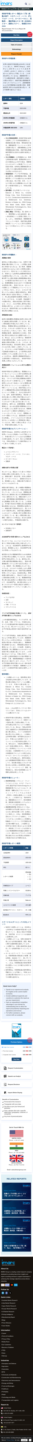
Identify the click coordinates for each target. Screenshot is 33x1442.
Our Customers (6, 1344)
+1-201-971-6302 (8, 1413)
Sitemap (4, 1356)
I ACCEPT (24, 1440)
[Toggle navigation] (29, 4)
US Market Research (8, 1311)
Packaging (5, 1391)
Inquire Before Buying (15, 1092)
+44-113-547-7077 (8, 1422)
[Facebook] (6, 1293)
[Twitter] (10, 1293)
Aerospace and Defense (9, 1363)
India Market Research (8, 1303)
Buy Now (23, 34)
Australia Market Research (10, 1300)
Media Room (6, 1341)
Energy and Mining (7, 1383)
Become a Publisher (8, 1347)
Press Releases (6, 1323)
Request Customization (15, 1068)
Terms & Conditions (7, 1336)
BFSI (3, 1372)
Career (4, 1333)
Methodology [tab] (16, 49)
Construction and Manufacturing (11, 1377)
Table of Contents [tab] (16, 45)
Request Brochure (14, 1084)
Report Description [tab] (16, 40)
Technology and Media (8, 1397)
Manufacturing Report (8, 1317)
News (3, 1353)
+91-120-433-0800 (8, 1432)
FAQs (3, 1350)
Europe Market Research (9, 1308)
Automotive (5, 1369)
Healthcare (5, 1389)
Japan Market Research (9, 1306)
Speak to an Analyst (14, 1076)
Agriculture (5, 1366)
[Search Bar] (26, 4)
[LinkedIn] (2, 1293)
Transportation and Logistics (10, 1400)
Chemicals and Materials (9, 1374)
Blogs (3, 1320)
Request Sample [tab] (16, 54)
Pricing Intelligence (7, 1314)
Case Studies (6, 1325)
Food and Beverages (8, 1386)
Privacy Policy (10, 1440)
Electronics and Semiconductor (11, 1380)
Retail (3, 1394)
